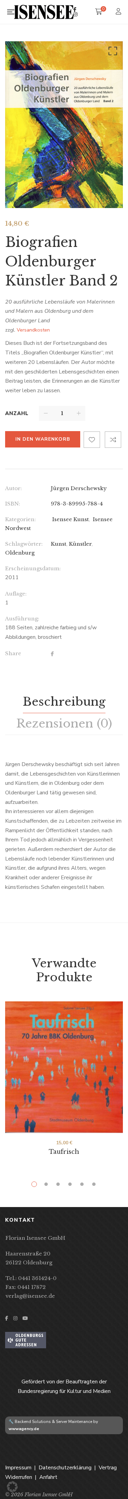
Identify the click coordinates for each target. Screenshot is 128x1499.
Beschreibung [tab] (64, 701)
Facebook (74, 9)
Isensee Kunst (70, 519)
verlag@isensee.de (30, 1296)
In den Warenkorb (42, 439)
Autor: (13, 488)
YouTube (25, 1318)
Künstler (80, 544)
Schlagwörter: (24, 544)
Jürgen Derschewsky (79, 488)
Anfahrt (48, 1477)
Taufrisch (64, 1152)
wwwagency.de (24, 1428)
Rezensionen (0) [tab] (64, 723)
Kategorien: (20, 519)
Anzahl (17, 413)
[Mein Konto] (119, 12)
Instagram (75, 14)
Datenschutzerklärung (65, 1467)
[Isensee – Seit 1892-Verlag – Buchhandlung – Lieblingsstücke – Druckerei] (43, 11)
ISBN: (12, 503)
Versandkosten (33, 329)
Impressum (18, 1467)
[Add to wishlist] (92, 439)
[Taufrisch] (64, 1067)
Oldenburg (19, 552)
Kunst (58, 544)
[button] (111, 52)
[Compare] (113, 439)
